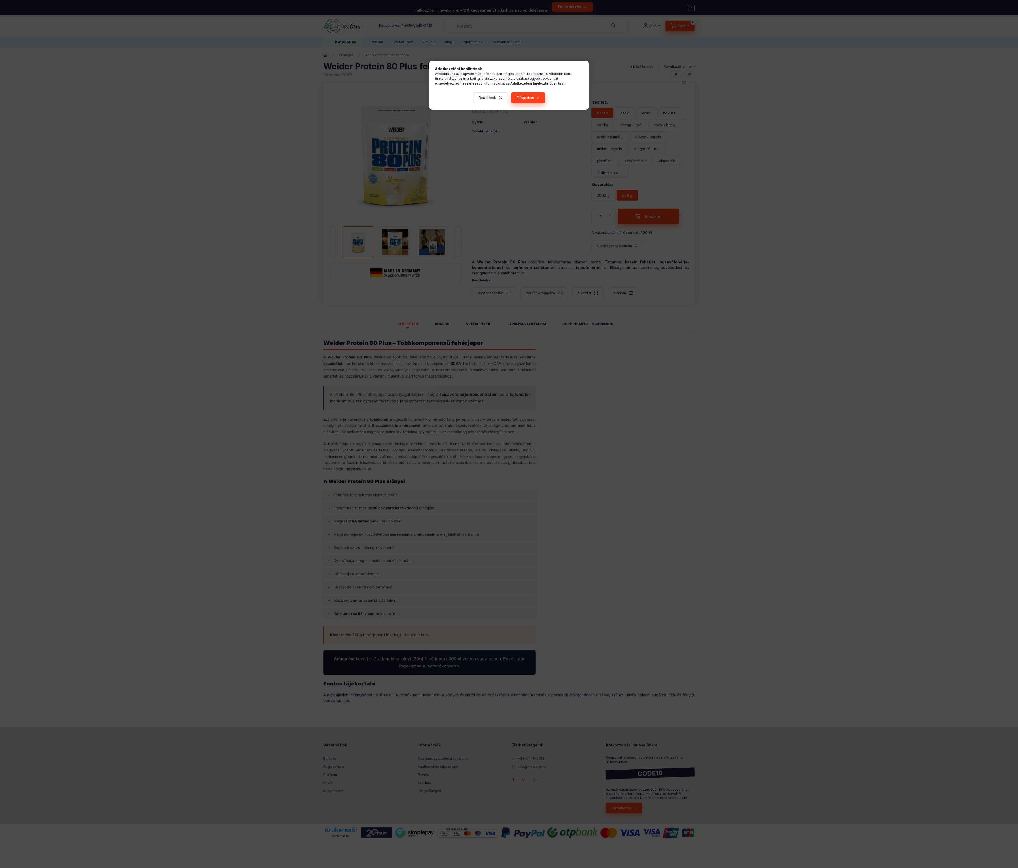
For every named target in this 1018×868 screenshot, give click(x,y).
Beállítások (487, 98)
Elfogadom (525, 98)
